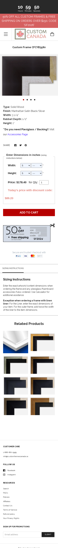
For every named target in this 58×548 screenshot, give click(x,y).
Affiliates (6, 501)
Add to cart (29, 212)
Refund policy (9, 514)
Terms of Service (10, 510)
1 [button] (23, 99)
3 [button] (31, 99)
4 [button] (34, 99)
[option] (29, 75)
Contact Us (7, 506)
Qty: (35, 182)
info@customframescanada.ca (15, 456)
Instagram (11, 475)
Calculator (41, 292)
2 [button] (27, 99)
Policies (6, 497)
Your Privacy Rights (11, 518)
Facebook (11, 470)
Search (6, 489)
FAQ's (5, 493)
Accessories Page (17, 134)
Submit (48, 535)
